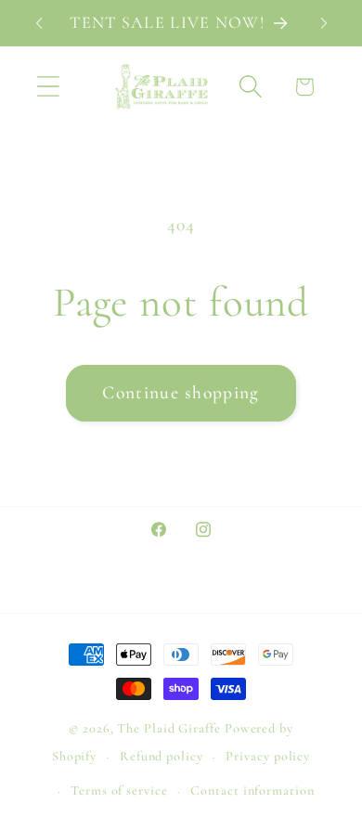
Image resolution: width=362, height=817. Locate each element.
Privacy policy (268, 756)
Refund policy (161, 756)
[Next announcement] (324, 23)
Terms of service (119, 790)
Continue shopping (180, 393)
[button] (47, 86)
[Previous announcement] (39, 23)
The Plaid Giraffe (168, 728)
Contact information (252, 790)
